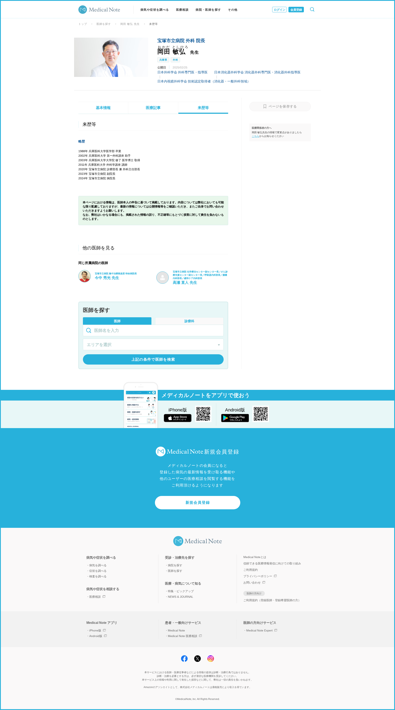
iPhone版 (95, 630)
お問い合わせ (252, 582)
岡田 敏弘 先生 (130, 23)
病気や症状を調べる (155, 9)
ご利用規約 (250, 569)
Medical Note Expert (259, 630)
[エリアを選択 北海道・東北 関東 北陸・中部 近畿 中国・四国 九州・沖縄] (153, 345)
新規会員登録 (198, 502)
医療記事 (153, 108)
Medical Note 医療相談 (182, 636)
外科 (175, 59)
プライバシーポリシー (257, 576)
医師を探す (103, 23)
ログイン (279, 9)
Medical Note (176, 630)
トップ (82, 23)
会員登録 (296, 9)
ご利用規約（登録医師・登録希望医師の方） (272, 600)
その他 (232, 9)
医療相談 (182, 9)
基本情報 (103, 108)
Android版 (95, 636)
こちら (255, 136)
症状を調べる (98, 570)
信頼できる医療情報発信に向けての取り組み (272, 563)
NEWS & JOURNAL (180, 596)
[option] (111, 57)
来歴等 (203, 108)
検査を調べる (98, 576)
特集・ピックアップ (181, 591)
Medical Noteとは (254, 557)
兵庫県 (163, 59)
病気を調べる (98, 565)
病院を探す (175, 565)
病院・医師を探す (208, 9)
